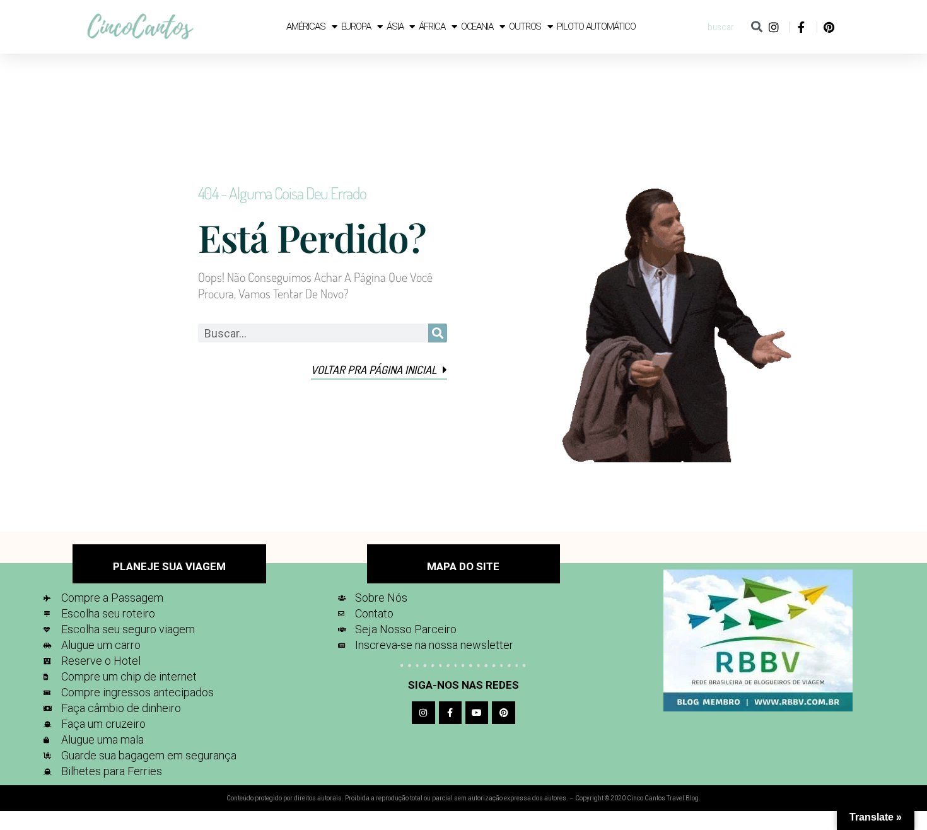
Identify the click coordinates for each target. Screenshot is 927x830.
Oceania (477, 26)
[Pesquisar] (756, 26)
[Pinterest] (503, 712)
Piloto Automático (596, 26)
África (432, 26)
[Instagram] (423, 712)
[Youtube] (476, 712)
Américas (305, 26)
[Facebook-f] (450, 712)
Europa (356, 26)
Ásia (395, 26)
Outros (525, 26)
